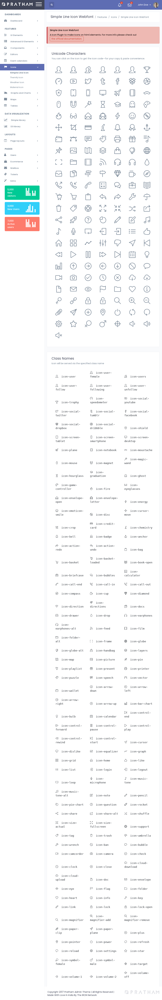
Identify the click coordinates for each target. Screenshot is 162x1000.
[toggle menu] (39, 5)
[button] (119, 5)
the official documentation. (66, 38)
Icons (114, 17)
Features (102, 17)
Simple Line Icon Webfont (135, 17)
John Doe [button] (143, 4)
